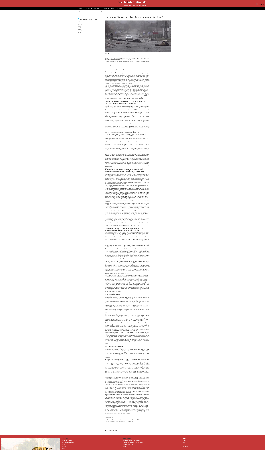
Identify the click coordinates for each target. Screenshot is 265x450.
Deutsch (79, 29)
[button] (150, 13)
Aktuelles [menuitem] (104, 9)
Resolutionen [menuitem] (96, 9)
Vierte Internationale (132, 2)
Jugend (124, 446)
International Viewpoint (67, 440)
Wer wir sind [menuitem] (87, 9)
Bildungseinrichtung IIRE (128, 444)
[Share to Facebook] (142, 13)
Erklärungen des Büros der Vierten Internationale (133, 442)
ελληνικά (80, 32)
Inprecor (63, 444)
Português (80, 30)
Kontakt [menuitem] (112, 8)
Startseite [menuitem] (80, 8)
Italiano (79, 26)
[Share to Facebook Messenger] (146, 13)
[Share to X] (144, 13)
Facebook (64, 446)
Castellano (80, 24)
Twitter (63, 448)
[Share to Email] (148, 13)
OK (101, 11)
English (79, 23)
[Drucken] (151, 425)
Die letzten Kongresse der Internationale (131, 440)
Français (79, 21)
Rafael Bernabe (108, 53)
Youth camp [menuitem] (119, 8)
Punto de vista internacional (68, 442)
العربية (79, 27)
